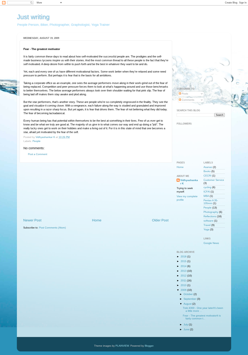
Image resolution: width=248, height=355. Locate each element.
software (208, 220)
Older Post (160, 220)
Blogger (149, 345)
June (187, 329)
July (186, 324)
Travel (207, 225)
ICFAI (207, 191)
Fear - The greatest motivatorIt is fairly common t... (202, 317)
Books (207, 171)
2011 (184, 280)
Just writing (33, 17)
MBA (206, 196)
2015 (184, 261)
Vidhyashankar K (189, 182)
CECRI (207, 175)
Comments (187, 100)
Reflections (210, 216)
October (189, 294)
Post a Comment (37, 154)
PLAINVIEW (122, 345)
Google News (211, 243)
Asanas (208, 167)
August (188, 303)
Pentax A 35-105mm (211, 202)
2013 (184, 271)
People (36, 141)
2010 (184, 285)
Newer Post (32, 220)
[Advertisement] (96, 190)
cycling (207, 187)
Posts (184, 93)
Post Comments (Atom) (52, 227)
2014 (184, 266)
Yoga (206, 229)
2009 (184, 290)
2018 (184, 256)
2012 (184, 275)
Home (96, 220)
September (190, 299)
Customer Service (214, 180)
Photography (211, 212)
